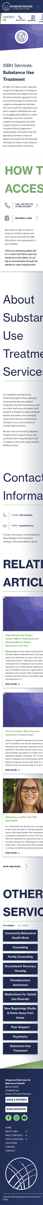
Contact (10, 1150)
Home (8, 1127)
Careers (10, 1147)
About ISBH (11, 1131)
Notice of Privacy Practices (18, 1094)
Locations (11, 1143)
